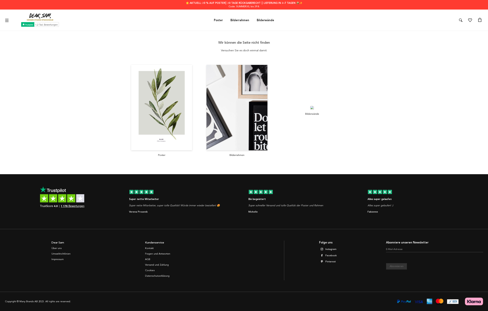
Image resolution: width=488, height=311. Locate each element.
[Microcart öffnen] (480, 20)
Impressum (57, 259)
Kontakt (149, 248)
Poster (218, 20)
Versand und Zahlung (157, 264)
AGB (147, 259)
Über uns (56, 248)
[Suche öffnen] (460, 20)
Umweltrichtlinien (61, 253)
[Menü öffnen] (7, 20)
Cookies (150, 270)
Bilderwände (265, 20)
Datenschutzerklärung (157, 275)
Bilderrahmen (239, 20)
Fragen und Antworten (157, 253)
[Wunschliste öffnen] (470, 20)
